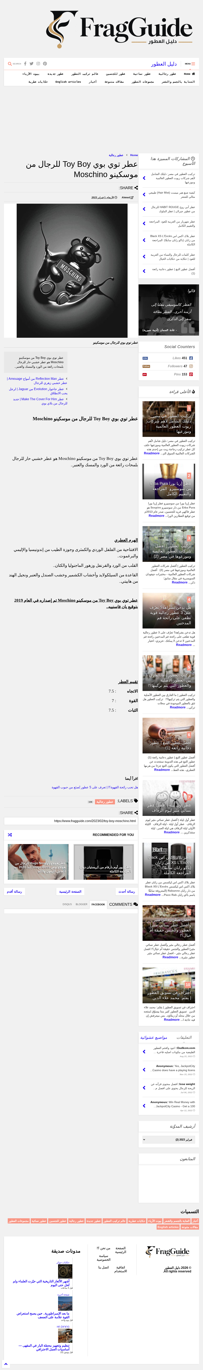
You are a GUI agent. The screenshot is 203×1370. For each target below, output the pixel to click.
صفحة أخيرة (63, 1294)
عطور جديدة (55, 74)
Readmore (152, 453)
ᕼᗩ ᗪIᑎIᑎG (63, 1326)
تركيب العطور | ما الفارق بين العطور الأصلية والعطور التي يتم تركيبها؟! (169, 680)
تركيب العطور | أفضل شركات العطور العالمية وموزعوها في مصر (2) (171, 551)
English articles (68, 81)
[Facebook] (25, 63)
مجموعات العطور (143, 81)
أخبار (93, 81)
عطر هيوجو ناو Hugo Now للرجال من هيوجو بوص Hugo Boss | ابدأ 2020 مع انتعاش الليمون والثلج (39, 867)
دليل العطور (164, 64)
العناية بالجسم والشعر (178, 81)
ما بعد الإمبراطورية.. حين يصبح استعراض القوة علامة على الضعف (43, 1315)
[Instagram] (38, 63)
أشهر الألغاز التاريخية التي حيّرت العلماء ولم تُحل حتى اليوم (41, 1283)
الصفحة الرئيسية (70, 891)
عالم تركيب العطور (84, 74)
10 (188, 984)
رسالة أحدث (127, 891)
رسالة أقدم (14, 891)
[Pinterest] (45, 63)
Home (188, 74)
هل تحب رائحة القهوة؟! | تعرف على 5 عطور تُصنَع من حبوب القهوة (95, 787)
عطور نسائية (142, 74)
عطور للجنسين (115, 74)
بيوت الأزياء (31, 74)
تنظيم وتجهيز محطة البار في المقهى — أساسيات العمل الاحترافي (44, 1347)
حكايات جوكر (62, 1262)
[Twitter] (32, 63)
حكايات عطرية (38, 81)
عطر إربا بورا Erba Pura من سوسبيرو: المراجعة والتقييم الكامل (170, 488)
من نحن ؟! (103, 1248)
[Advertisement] (101, 119)
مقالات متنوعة (114, 81)
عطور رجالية (167, 74)
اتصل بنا (103, 1267)
